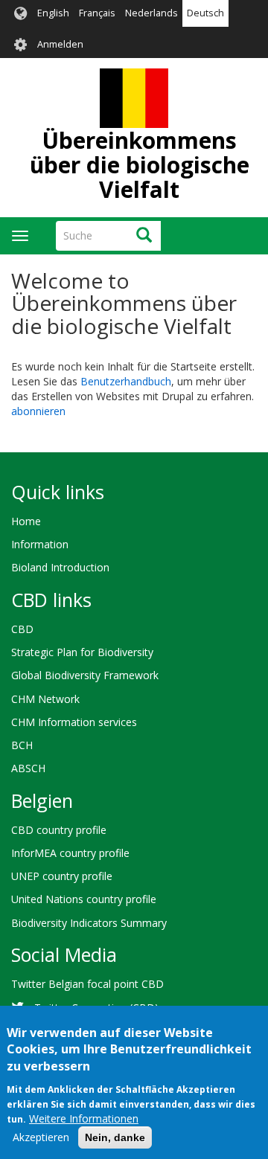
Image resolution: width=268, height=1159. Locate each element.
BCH (22, 745)
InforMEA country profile (70, 853)
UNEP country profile (61, 876)
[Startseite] (134, 98)
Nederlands (151, 13)
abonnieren (38, 411)
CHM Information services (74, 722)
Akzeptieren (41, 1137)
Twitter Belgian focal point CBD (87, 984)
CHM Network (45, 699)
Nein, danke (115, 1137)
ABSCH (28, 768)
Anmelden (60, 44)
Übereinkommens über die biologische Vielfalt (139, 165)
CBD (22, 629)
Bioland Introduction (60, 567)
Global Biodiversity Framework (85, 675)
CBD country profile (58, 830)
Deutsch (205, 13)
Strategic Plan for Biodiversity (82, 652)
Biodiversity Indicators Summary (89, 923)
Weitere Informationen (83, 1118)
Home (26, 521)
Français (97, 13)
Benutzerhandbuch (125, 381)
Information (39, 544)
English (53, 13)
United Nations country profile (83, 899)
